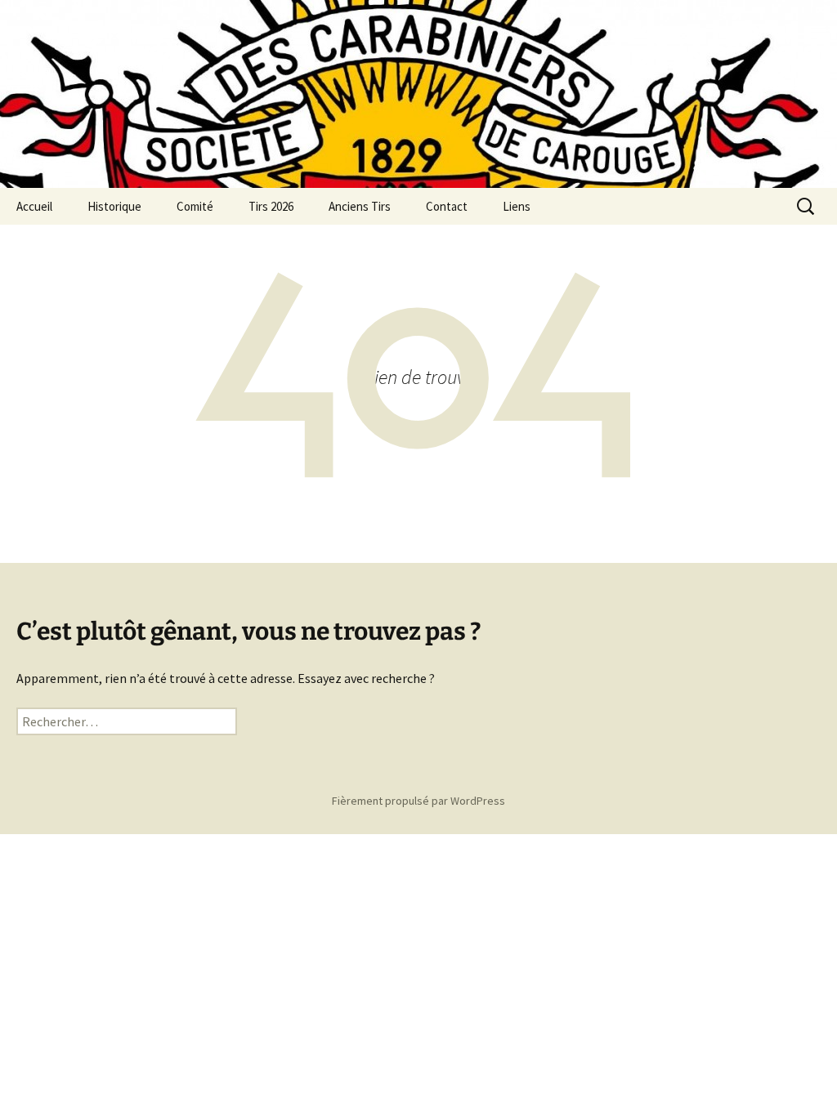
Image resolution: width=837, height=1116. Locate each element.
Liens (516, 206)
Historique (114, 206)
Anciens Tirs (360, 206)
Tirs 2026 (270, 206)
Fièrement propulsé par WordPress (418, 800)
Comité (195, 206)
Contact (447, 206)
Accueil (34, 206)
